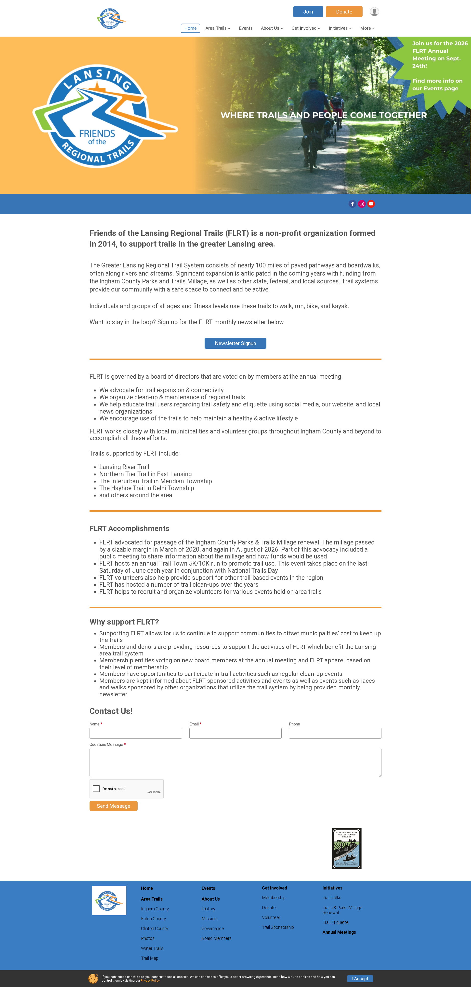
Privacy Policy (150, 980)
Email (195, 724)
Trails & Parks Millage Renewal (342, 910)
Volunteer (271, 917)
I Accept (360, 978)
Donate (344, 12)
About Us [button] (270, 28)
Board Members (217, 938)
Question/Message (108, 744)
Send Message (113, 806)
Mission (209, 918)
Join (308, 12)
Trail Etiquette (336, 922)
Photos (148, 938)
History (208, 908)
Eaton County (153, 918)
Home (190, 28)
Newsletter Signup (235, 343)
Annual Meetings (339, 932)
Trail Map (149, 958)
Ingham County (155, 908)
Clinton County (154, 928)
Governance (213, 928)
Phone (294, 724)
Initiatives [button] (338, 28)
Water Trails (152, 948)
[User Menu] (374, 11)
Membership (274, 897)
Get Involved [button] (304, 28)
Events (246, 28)
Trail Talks (332, 897)
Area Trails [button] (216, 28)
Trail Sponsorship (278, 927)
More (365, 28)
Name (96, 724)
